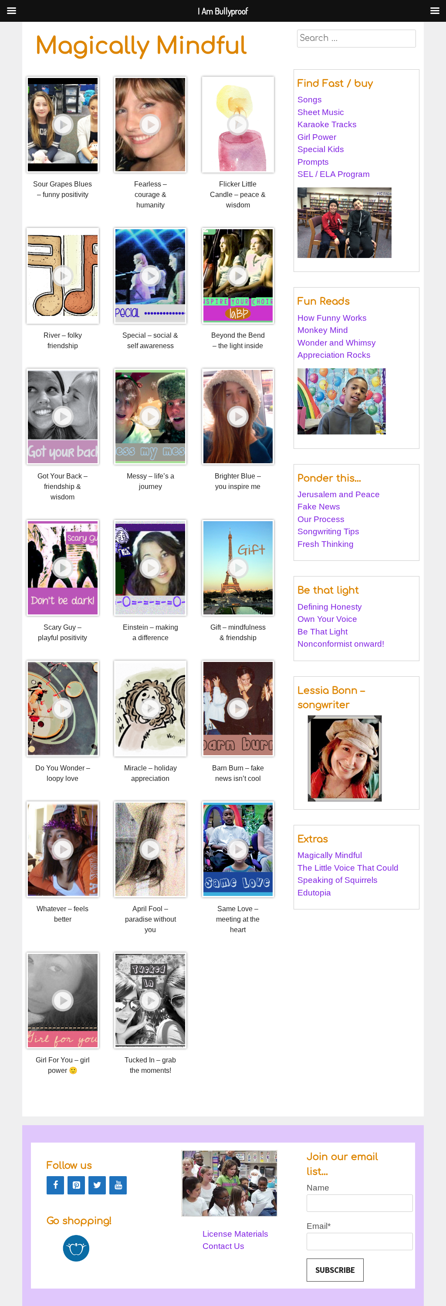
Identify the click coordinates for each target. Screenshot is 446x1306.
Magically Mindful (329, 855)
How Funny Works (332, 317)
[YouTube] (118, 1185)
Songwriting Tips (328, 531)
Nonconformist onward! (340, 643)
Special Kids (320, 149)
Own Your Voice (327, 619)
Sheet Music (320, 112)
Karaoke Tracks (327, 124)
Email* (319, 1226)
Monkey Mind (322, 330)
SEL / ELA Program (334, 174)
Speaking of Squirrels (337, 880)
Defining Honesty (329, 606)
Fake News (318, 506)
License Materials (235, 1233)
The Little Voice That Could (348, 867)
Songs (309, 99)
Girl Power (316, 137)
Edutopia (314, 892)
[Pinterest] (76, 1185)
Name (318, 1187)
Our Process (321, 519)
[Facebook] (55, 1185)
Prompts (314, 161)
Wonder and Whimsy (336, 342)
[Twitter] (97, 1185)
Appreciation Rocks (334, 355)
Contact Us (223, 1246)
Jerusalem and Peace (338, 494)
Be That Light (322, 631)
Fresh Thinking (325, 544)
